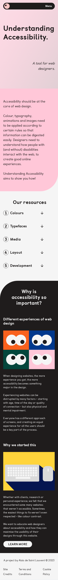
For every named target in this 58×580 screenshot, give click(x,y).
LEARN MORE (17, 544)
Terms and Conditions (25, 572)
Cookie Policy (47, 572)
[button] (23, 213)
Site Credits (7, 572)
